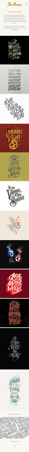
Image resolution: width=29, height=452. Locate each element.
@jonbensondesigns (21, 27)
